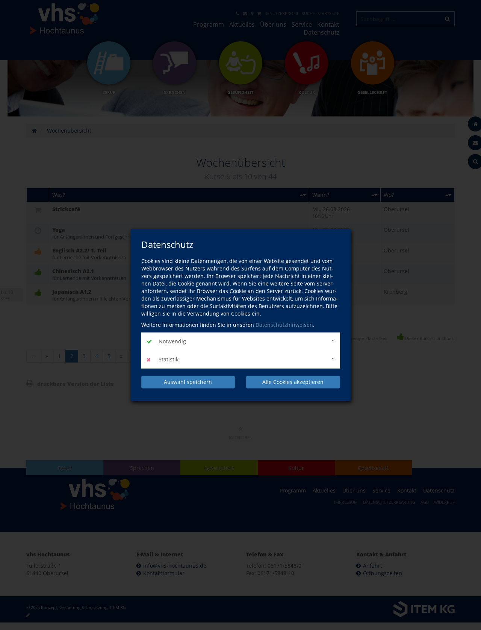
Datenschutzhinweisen (284, 324)
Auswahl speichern (188, 381)
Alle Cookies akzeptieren (293, 381)
